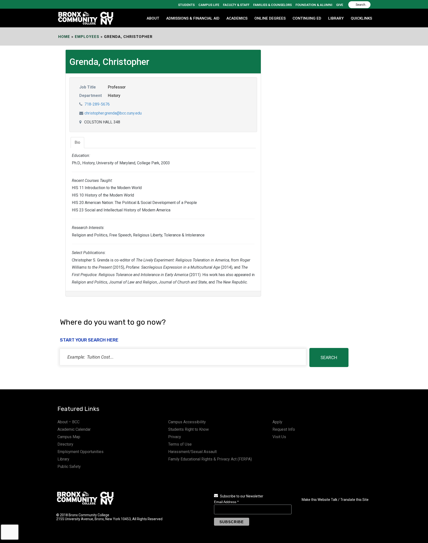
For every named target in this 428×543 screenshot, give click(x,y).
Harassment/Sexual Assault (192, 451)
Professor (117, 87)
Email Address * (226, 502)
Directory (65, 444)
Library (63, 459)
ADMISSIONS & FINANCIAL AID (192, 18)
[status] (183, 357)
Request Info (283, 429)
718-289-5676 (97, 104)
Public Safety (69, 466)
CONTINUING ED (307, 18)
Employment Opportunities (80, 451)
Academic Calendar (74, 429)
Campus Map (68, 436)
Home (64, 36)
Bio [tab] (77, 142)
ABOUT (153, 18)
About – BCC (68, 422)
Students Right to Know (188, 429)
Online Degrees (270, 18)
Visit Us (279, 436)
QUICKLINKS (361, 18)
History (114, 95)
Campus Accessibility (187, 422)
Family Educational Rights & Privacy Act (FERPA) (210, 459)
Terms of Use (180, 444)
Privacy (174, 436)
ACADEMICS (236, 18)
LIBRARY (336, 18)
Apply (277, 422)
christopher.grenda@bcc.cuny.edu (113, 113)
